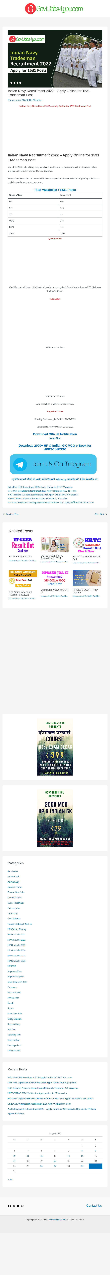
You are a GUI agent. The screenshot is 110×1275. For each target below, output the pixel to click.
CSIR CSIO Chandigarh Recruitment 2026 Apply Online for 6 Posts (39, 1103)
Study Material (15, 1018)
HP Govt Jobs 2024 (16, 950)
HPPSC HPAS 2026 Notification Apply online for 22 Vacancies (37, 498)
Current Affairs (15, 897)
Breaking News (15, 886)
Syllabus (12, 1029)
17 (14, 1160)
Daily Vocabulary (16, 902)
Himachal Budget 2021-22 (20, 923)
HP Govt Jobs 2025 (16, 955)
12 (41, 1155)
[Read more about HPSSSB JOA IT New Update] (87, 578)
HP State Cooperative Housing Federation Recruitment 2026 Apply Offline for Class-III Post (51, 502)
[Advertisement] (55, 132)
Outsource (12, 987)
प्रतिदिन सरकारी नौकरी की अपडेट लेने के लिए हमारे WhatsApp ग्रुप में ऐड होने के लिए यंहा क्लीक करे (55, 479)
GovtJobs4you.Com (56, 1220)
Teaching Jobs (14, 1034)
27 (55, 1166)
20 (55, 1160)
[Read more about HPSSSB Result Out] (23, 544)
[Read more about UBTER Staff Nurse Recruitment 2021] (55, 544)
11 (28, 1155)
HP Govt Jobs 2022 (16, 939)
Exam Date (13, 913)
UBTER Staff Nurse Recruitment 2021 (52, 557)
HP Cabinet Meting (17, 929)
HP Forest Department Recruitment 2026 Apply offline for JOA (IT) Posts (42, 490)
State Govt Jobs (15, 1013)
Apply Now (55, 438)
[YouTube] (18, 1206)
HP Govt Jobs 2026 (16, 960)
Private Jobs (13, 997)
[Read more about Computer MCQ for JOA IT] (55, 578)
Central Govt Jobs (16, 892)
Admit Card (13, 876)
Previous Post (11, 514)
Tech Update (13, 1039)
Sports (10, 1008)
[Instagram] (13, 1206)
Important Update (16, 976)
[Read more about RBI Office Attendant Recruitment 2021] (23, 579)
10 (14, 1155)
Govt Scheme (14, 918)
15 (82, 1155)
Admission (13, 871)
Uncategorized (14, 100)
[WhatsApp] (22, 1206)
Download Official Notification (55, 434)
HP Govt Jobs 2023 (16, 945)
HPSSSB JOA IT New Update (85, 591)
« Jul (10, 1179)
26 (41, 1166)
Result (11, 1002)
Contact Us (94, 1205)
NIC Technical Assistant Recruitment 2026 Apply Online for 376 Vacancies (43, 494)
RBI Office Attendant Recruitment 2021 (20, 593)
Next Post (101, 514)
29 (82, 1166)
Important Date (15, 971)
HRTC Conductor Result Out (87, 558)
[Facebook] (9, 1206)
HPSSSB (12, 966)
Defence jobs (13, 908)
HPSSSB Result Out (20, 556)
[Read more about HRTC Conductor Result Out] (87, 544)
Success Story (14, 1024)
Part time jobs (14, 992)
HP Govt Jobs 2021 (16, 934)
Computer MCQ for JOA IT (54, 591)
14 (68, 1155)
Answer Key (13, 881)
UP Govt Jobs (14, 1050)
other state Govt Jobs (17, 981)
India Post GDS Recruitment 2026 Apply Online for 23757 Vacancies (40, 486)
